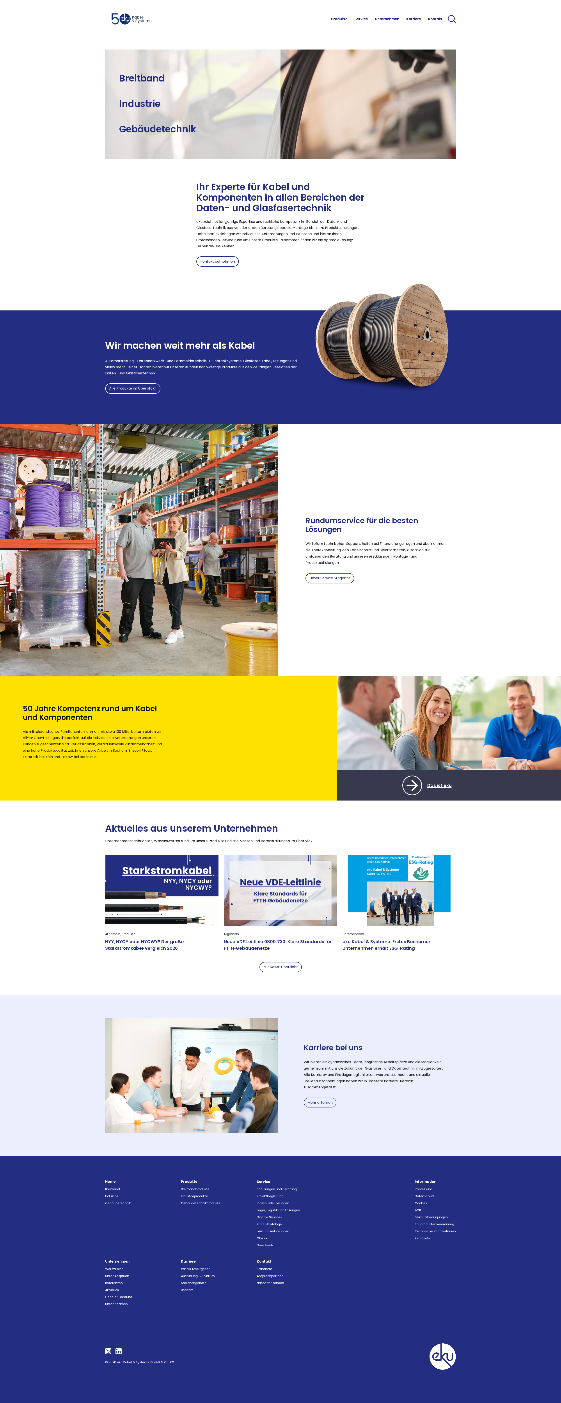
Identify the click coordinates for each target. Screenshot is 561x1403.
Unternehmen (353, 934)
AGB (418, 1210)
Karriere (188, 1261)
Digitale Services (269, 1217)
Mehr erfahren (320, 1102)
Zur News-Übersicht (280, 966)
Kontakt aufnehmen (217, 261)
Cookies (421, 1203)
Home (110, 1181)
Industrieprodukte (194, 1196)
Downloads (265, 1245)
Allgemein (112, 934)
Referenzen (114, 1283)
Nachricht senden (270, 1283)
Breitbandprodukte (195, 1189)
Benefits (187, 1290)
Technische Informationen (435, 1231)
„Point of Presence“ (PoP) (196, 84)
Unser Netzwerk (116, 1304)
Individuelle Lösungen (273, 1203)
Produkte (128, 934)
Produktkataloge (269, 1224)
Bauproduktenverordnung (434, 1224)
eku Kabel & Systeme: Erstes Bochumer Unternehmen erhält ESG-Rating (386, 945)
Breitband (142, 78)
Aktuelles (112, 1290)
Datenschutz (425, 1196)
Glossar (262, 1238)
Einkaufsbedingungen (431, 1217)
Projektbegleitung (270, 1196)
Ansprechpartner (270, 1276)
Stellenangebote (193, 1283)
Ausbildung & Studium (198, 1276)
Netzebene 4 (129, 89)
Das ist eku (439, 785)
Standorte (264, 1269)
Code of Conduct (118, 1297)
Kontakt (264, 1261)
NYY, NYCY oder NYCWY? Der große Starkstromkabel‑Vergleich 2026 (144, 945)
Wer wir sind (114, 1269)
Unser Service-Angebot (329, 578)
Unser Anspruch (117, 1276)
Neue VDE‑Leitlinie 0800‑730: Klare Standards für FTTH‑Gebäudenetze (278, 945)
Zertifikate (422, 1238)
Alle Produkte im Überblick (132, 388)
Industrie (139, 103)
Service (263, 1181)
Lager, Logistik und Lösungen (278, 1210)
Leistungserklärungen (273, 1231)
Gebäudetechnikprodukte (200, 1203)
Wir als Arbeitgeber (195, 1269)
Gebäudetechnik (157, 129)
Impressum (423, 1189)
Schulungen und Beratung (277, 1189)
